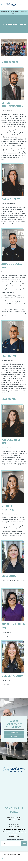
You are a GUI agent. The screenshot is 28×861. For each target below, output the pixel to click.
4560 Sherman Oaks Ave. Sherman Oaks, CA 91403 (14, 819)
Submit (24, 843)
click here (16, 836)
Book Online (14, 736)
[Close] (26, 853)
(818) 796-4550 (14, 733)
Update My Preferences (7, 858)
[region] (14, 856)
